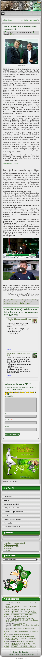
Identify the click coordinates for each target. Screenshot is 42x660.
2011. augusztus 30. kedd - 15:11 (19, 354)
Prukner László (25, 303)
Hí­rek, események (17, 300)
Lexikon (6, 500)
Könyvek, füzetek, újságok (12, 519)
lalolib (9, 353)
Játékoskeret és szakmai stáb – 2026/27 (21, 603)
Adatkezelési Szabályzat (12, 527)
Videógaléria (8, 496)
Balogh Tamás (9, 302)
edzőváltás (26, 302)
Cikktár (6, 515)
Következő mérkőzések (20, 616)
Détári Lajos (8, 20)
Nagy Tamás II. (14, 303)
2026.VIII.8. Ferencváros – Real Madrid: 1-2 (22, 625)
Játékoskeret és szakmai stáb (15, 543)
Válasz (9, 349)
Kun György (21, 623)
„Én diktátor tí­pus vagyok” (29, 20)
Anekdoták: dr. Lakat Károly (24, 641)
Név (6, 413)
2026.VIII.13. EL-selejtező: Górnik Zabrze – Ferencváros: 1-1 (22, 620)
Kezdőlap (7, 493)
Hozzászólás (9, 396)
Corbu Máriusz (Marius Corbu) (20, 609)
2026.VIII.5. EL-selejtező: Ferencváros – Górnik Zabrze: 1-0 (21, 638)
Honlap (7, 426)
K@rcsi (12, 34)
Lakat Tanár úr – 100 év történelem (23, 636)
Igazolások (9, 548)
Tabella (7, 550)
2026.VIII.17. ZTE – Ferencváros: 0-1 (23, 611)
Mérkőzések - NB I (11, 545)
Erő (20, 652)
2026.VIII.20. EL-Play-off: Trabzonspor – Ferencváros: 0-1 (21, 606)
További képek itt (8, 163)
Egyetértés (25, 652)
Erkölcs (15, 652)
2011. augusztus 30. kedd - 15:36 (19, 319)
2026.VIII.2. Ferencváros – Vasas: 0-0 (23, 645)
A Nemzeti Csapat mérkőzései (13, 512)
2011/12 (34, 300)
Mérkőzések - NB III (12, 546)
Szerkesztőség (8, 523)
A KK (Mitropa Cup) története (13, 508)
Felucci (7, 636)
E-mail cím (8, 420)
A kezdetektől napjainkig (11, 504)
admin (7, 606)
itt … (18, 163)
